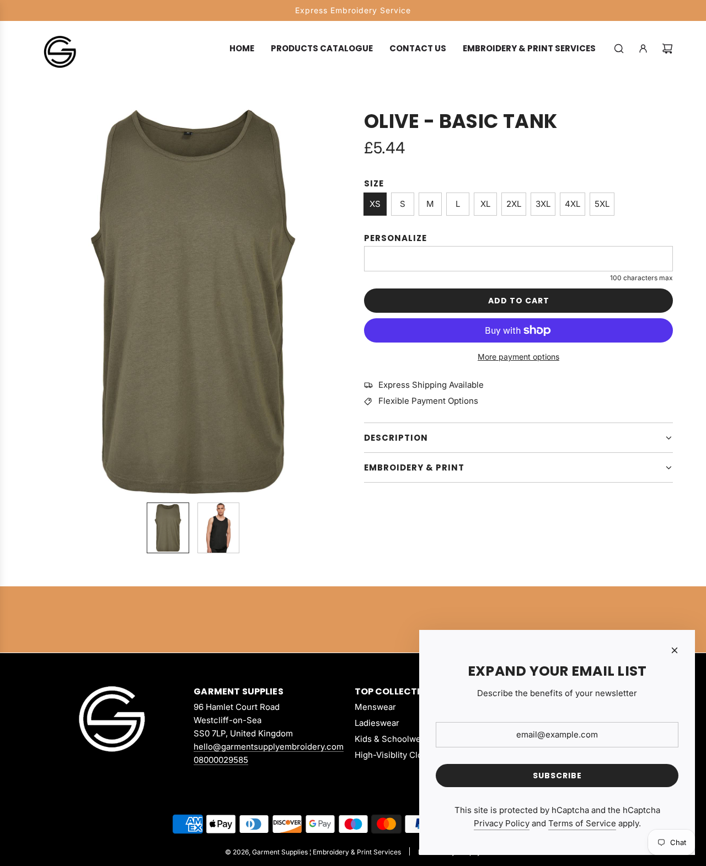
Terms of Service (582, 823)
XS (375, 204)
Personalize (395, 238)
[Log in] (643, 48)
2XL (513, 204)
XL (485, 204)
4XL (572, 204)
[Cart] (667, 48)
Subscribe (557, 775)
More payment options (518, 356)
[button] (42, 302)
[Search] (619, 48)
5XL (602, 204)
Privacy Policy (502, 823)
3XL (543, 204)
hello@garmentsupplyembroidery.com (269, 746)
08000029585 (221, 760)
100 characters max (641, 278)
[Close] (674, 650)
